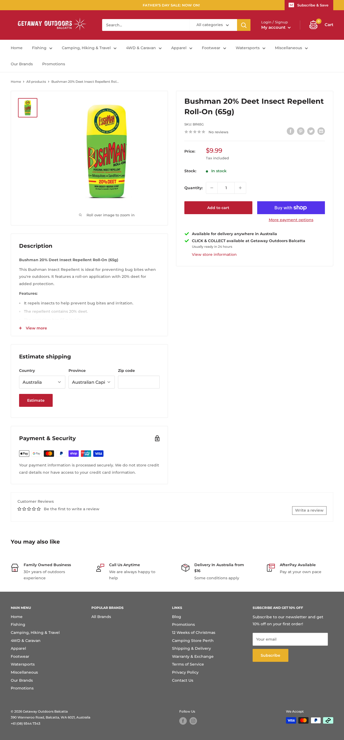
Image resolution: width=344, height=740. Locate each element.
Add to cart (218, 207)
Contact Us (182, 680)
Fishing (39, 47)
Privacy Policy (185, 672)
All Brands (101, 616)
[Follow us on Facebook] (183, 721)
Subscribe (270, 655)
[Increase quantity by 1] (240, 187)
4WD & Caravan (141, 47)
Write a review (309, 510)
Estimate (36, 400)
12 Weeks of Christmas (193, 632)
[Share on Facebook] (290, 131)
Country (27, 370)
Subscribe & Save (312, 5)
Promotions (53, 64)
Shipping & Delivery (191, 648)
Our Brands (22, 64)
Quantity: (193, 187)
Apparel (179, 47)
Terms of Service (188, 664)
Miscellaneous (288, 47)
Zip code (126, 370)
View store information (214, 254)
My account (273, 27)
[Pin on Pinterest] (300, 131)
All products (36, 82)
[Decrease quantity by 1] (211, 187)
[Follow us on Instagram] (193, 721)
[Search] (243, 25)
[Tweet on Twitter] (311, 131)
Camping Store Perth (193, 640)
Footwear (211, 47)
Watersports (248, 47)
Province (77, 370)
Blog (176, 616)
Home (17, 47)
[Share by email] (321, 131)
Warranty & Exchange (193, 656)
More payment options (291, 219)
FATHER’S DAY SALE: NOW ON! (171, 5)
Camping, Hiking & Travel (86, 47)
